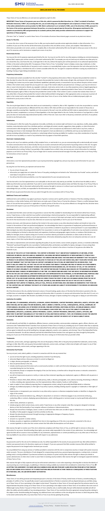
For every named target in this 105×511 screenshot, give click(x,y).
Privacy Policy (48, 505)
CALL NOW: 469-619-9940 (76, 4)
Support (73, 505)
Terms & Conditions (35, 505)
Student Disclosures (62, 505)
